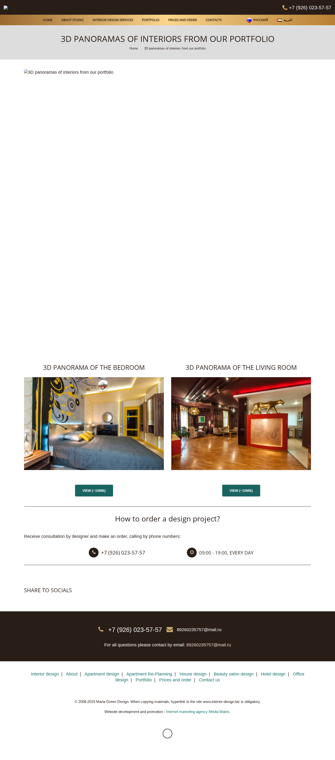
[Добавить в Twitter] (38, 600)
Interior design (45, 674)
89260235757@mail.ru (199, 629)
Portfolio (144, 679)
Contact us (209, 679)
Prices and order (175, 679)
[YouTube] (187, 7)
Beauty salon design (234, 674)
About (71, 674)
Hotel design (273, 674)
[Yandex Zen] (175, 7)
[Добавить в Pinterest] (48, 600)
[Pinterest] (150, 7)
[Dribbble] (163, 7)
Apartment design (102, 674)
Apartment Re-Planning (149, 674)
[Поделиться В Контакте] (28, 600)
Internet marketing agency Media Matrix (198, 712)
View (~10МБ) (94, 491)
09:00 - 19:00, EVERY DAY (226, 553)
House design (193, 674)
